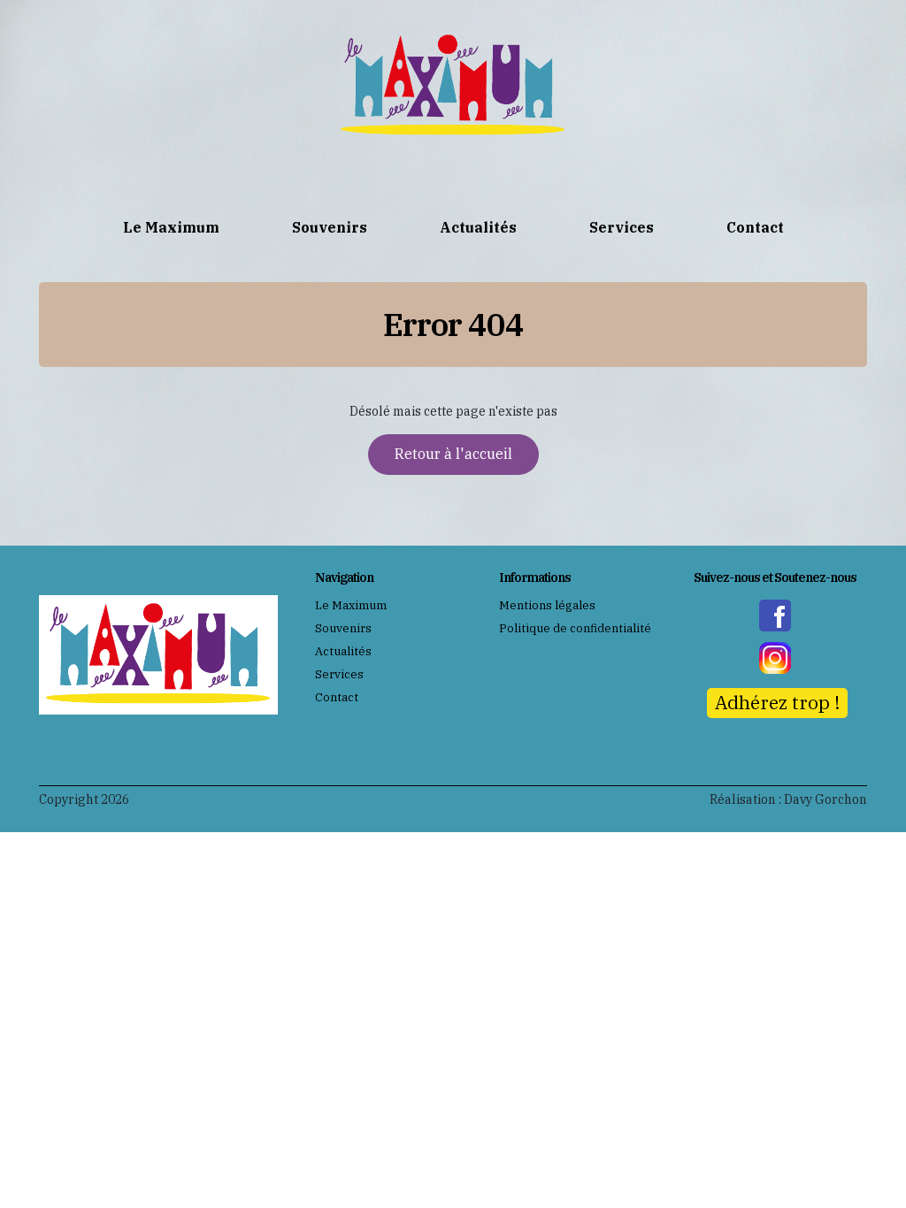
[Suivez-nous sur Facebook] (775, 615)
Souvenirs (329, 227)
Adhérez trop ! (777, 702)
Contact (755, 227)
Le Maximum (171, 227)
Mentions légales (547, 605)
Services (621, 227)
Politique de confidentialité (575, 628)
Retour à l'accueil (453, 454)
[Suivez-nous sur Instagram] (775, 658)
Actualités (478, 227)
